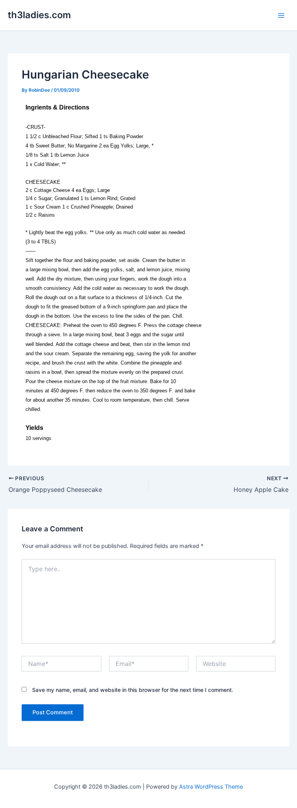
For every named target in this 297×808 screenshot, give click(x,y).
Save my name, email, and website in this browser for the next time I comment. (132, 689)
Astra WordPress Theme (211, 786)
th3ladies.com (39, 15)
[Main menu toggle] (281, 15)
